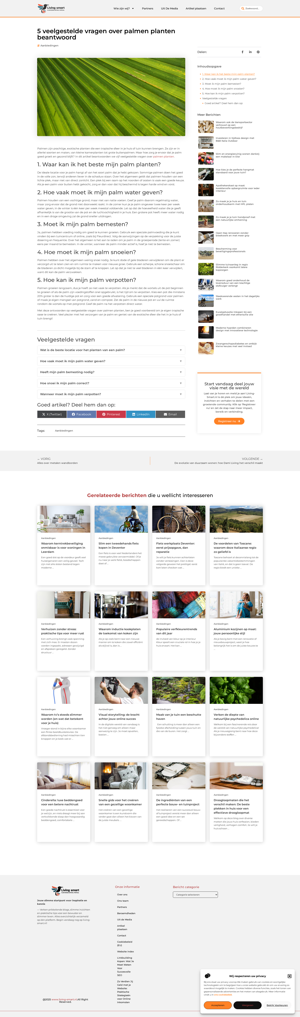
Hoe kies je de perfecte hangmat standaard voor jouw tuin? (235, 171)
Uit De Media (169, 8)
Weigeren (247, 1005)
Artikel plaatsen (196, 8)
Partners (147, 8)
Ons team (123, 900)
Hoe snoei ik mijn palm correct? (111, 383)
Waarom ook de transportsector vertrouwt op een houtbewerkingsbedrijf (234, 125)
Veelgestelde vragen (214, 98)
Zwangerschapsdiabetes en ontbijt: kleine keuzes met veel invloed (236, 345)
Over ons (122, 894)
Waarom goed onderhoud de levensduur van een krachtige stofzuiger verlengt (233, 283)
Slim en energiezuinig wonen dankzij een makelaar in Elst (237, 155)
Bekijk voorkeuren (277, 1005)
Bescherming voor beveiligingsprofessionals (230, 250)
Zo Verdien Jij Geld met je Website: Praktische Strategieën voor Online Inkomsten (125, 992)
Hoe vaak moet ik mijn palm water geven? (111, 361)
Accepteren (217, 1005)
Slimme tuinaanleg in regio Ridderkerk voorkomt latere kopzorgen (232, 267)
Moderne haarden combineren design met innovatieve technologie (237, 329)
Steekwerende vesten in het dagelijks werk (238, 297)
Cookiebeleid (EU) (124, 943)
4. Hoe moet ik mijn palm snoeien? (223, 88)
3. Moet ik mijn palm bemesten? (221, 83)
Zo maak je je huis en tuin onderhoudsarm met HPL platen (235, 202)
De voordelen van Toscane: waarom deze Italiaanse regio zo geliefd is (235, 548)
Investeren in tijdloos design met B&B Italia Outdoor (235, 139)
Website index (125, 951)
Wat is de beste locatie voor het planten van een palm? (111, 350)
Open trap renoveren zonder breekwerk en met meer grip (232, 234)
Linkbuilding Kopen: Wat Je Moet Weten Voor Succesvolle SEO (125, 966)
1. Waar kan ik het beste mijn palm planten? (228, 74)
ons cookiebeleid (223, 994)
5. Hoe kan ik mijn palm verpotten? (223, 93)
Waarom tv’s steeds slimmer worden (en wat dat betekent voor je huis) (62, 719)
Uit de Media (124, 919)
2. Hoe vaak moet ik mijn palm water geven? (229, 78)
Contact (219, 8)
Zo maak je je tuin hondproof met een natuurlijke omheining (235, 218)
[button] (289, 976)
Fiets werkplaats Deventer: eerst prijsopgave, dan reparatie (175, 548)
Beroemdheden (126, 913)
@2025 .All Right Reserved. (65, 1000)
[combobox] (251, 8)
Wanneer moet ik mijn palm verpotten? (111, 394)
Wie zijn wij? (122, 8)
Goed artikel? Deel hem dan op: (224, 103)
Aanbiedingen (49, 45)
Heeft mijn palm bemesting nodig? (111, 372)
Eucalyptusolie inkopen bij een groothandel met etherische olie (234, 313)
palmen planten (163, 156)
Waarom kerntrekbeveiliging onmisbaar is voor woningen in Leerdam (63, 548)
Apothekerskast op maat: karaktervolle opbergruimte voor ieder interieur (238, 188)
